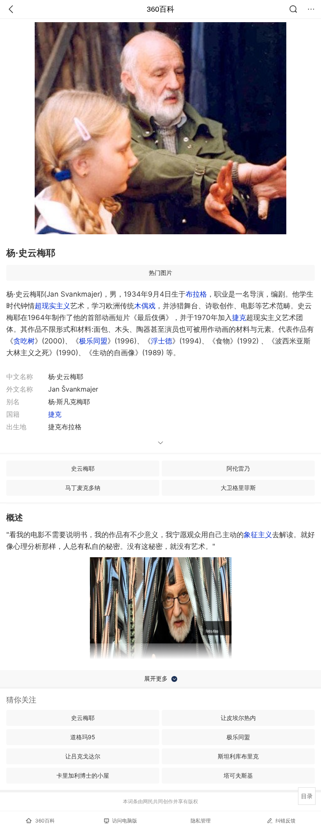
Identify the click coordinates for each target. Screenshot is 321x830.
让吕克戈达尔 (82, 756)
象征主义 (258, 534)
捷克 (239, 317)
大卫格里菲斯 (238, 487)
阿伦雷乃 (238, 468)
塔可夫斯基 (238, 775)
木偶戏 (144, 306)
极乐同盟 (93, 341)
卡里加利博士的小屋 (82, 775)
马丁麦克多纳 (82, 487)
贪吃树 (24, 341)
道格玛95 (82, 736)
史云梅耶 (82, 468)
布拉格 (196, 294)
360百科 (160, 9)
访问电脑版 (124, 820)
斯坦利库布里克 (238, 756)
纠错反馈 (285, 820)
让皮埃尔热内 (238, 717)
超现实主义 (52, 306)
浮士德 (161, 341)
